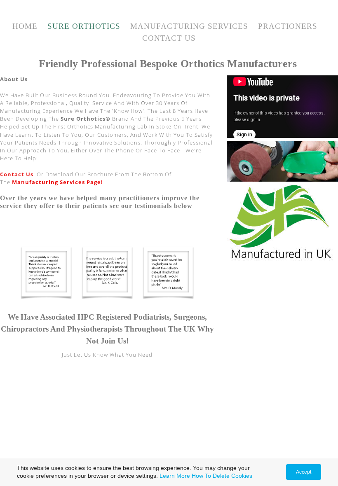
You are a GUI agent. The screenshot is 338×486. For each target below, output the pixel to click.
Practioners (287, 26)
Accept (303, 472)
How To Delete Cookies (222, 475)
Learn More (175, 475)
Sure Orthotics (83, 26)
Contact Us (169, 38)
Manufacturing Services (189, 26)
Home (25, 26)
